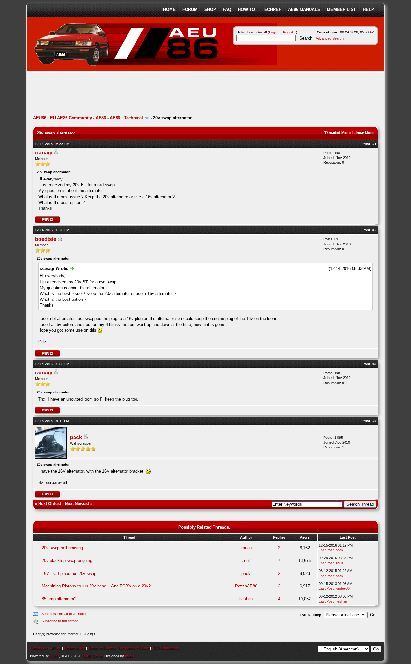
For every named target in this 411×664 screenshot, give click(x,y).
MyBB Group (92, 656)
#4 (374, 421)
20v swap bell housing (62, 547)
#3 (374, 364)
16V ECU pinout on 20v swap (69, 573)
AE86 (101, 117)
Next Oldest (49, 503)
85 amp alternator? (59, 598)
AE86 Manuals (304, 9)
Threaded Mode (337, 132)
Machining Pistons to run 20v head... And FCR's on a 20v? (96, 586)
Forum (189, 9)
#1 (374, 144)
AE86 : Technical (126, 117)
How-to (246, 9)
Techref (271, 9)
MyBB (54, 656)
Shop (210, 9)
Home (169, 9)
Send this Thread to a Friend (63, 614)
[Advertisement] (150, 94)
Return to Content (102, 648)
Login (273, 32)
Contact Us (39, 648)
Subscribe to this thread (59, 621)
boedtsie (45, 239)
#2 (374, 230)
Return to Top (74, 648)
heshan (246, 598)
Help (368, 9)
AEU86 (55, 648)
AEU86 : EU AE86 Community (62, 117)
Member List (341, 9)
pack (76, 437)
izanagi (43, 152)
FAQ (227, 9)
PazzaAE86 (246, 586)
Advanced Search (330, 38)
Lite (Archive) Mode (133, 648)
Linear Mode (364, 132)
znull (246, 560)
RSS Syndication (165, 648)
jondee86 (343, 588)
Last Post (326, 550)
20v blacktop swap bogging (67, 560)
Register (289, 32)
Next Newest (77, 503)
